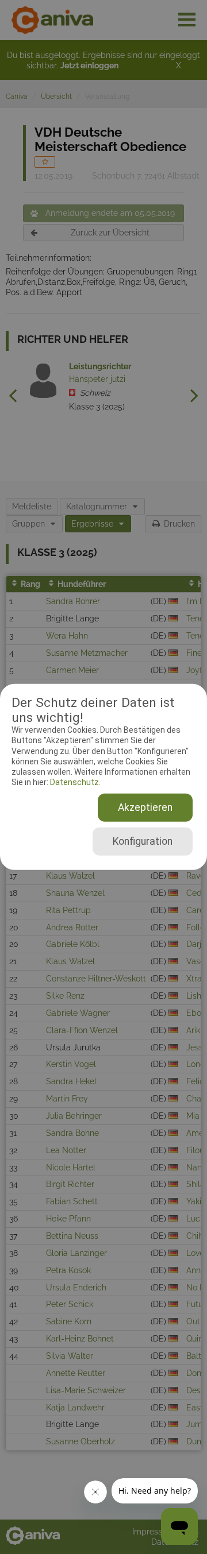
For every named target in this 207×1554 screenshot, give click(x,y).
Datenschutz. (74, 782)
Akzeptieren (145, 807)
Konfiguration (142, 841)
